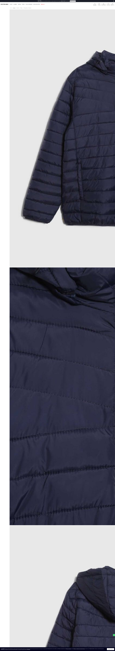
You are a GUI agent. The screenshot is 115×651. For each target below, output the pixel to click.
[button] (99, 4)
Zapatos (19, 4)
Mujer (11, 4)
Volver (14, 8)
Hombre (15, 4)
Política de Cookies (68, 648)
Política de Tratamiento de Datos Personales (79, 648)
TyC (69, 1)
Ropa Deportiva (36, 4)
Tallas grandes (29, 4)
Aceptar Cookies (110, 649)
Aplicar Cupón (72, 1)
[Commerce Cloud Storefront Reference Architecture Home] (4, 4)
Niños (23, 4)
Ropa (21, 7)
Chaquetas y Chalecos (27, 7)
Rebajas (42, 4)
